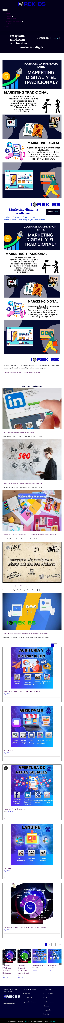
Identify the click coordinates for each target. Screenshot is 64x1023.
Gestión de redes (49, 1002)
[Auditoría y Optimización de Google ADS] (32, 668)
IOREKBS (26, 1021)
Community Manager (53, 970)
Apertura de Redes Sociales (15, 809)
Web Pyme (8, 750)
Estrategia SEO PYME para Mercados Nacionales (25, 927)
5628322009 (26, 994)
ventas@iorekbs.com (29, 998)
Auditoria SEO (8, 965)
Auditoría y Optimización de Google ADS (22, 691)
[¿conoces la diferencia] (32, 224)
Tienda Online (21, 970)
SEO (3, 968)
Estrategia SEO (48, 994)
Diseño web (47, 998)
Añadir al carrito (8, 700)
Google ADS (47, 1010)
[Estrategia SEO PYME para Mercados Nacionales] (32, 903)
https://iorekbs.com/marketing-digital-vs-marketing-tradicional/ (23, 372)
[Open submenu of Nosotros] (12, 16)
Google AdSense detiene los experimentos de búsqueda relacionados (25, 633)
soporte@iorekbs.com (29, 1002)
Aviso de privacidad (8, 1003)
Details (58, 700)
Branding (47, 1014)
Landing (7, 868)
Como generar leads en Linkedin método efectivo (18, 432)
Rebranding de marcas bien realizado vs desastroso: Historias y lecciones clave (29, 534)
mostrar (55, 38)
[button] (3, 964)
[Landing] (32, 844)
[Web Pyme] (32, 726)
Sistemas (46, 1006)
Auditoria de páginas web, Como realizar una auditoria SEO (22, 483)
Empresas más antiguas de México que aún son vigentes (21, 586)
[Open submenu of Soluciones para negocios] (22, 21)
